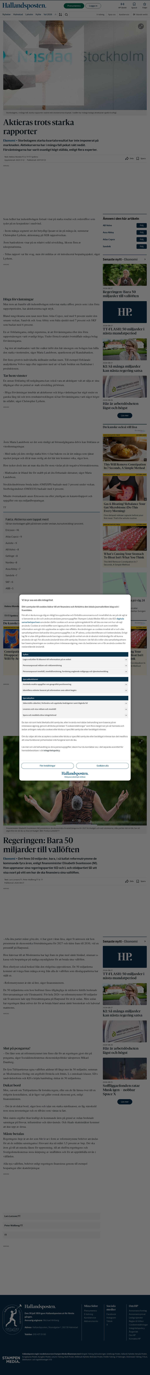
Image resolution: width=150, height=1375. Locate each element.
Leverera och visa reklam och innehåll (39, 709)
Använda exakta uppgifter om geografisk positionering (47, 684)
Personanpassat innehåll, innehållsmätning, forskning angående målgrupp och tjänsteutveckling (65, 671)
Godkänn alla (103, 765)
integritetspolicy (52, 750)
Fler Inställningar (47, 765)
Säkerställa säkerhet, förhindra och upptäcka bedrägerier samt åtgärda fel (55, 703)
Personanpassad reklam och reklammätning (42, 665)
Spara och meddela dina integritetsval (39, 715)
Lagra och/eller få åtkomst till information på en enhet (47, 659)
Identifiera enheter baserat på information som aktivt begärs (49, 690)
